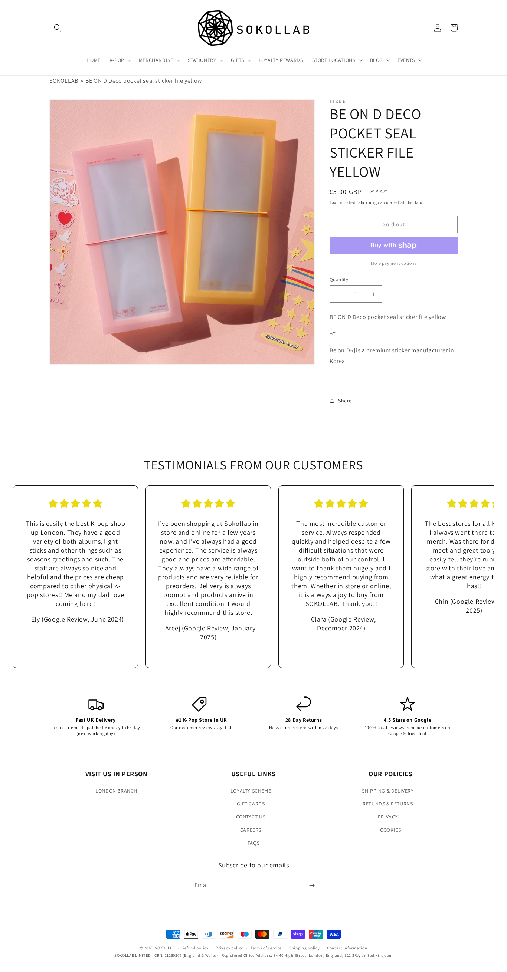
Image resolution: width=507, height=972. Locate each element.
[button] (57, 28)
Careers (250, 830)
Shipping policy (304, 947)
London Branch (116, 790)
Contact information (347, 947)
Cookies (390, 830)
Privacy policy (229, 947)
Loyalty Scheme (250, 790)
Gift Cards (251, 803)
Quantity (339, 279)
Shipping (367, 202)
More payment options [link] (393, 263)
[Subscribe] (312, 885)
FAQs (253, 843)
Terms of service (266, 947)
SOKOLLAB (63, 81)
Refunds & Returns (388, 803)
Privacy (388, 816)
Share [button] (345, 400)
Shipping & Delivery (387, 790)
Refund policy (195, 947)
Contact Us (251, 816)
